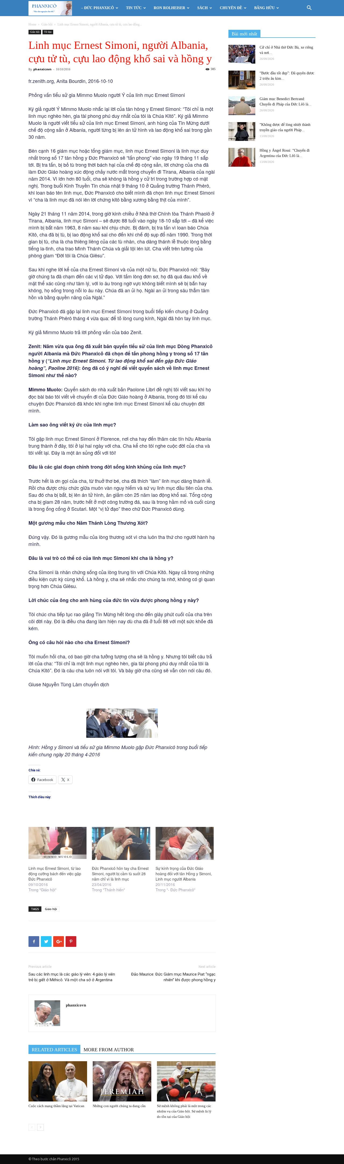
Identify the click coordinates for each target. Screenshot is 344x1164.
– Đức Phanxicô (97, 8)
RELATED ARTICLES (54, 1049)
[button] (309, 8)
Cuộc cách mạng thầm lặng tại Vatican (56, 1106)
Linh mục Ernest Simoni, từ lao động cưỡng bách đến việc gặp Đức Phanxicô (54, 874)
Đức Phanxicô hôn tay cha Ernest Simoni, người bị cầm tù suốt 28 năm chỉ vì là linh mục (120, 874)
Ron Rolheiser (169, 8)
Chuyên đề (231, 8)
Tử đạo (48, 31)
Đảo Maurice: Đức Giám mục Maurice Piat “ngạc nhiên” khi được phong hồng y (173, 977)
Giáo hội (46, 24)
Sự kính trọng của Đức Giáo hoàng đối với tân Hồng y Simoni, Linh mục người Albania (184, 874)
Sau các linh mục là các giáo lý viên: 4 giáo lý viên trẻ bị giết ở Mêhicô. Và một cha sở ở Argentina (71, 977)
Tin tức (134, 8)
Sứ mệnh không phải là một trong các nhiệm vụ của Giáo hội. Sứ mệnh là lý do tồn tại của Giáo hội (184, 1111)
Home (32, 24)
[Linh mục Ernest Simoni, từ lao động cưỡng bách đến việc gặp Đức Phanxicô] (57, 843)
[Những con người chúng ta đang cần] (122, 1081)
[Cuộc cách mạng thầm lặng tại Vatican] (57, 1081)
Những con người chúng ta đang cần (119, 1106)
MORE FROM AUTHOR (109, 1049)
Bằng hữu (264, 8)
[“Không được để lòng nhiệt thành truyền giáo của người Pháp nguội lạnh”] (241, 131)
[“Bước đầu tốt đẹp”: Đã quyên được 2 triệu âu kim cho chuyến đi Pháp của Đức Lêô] (241, 80)
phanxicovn (42, 69)
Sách (202, 8)
